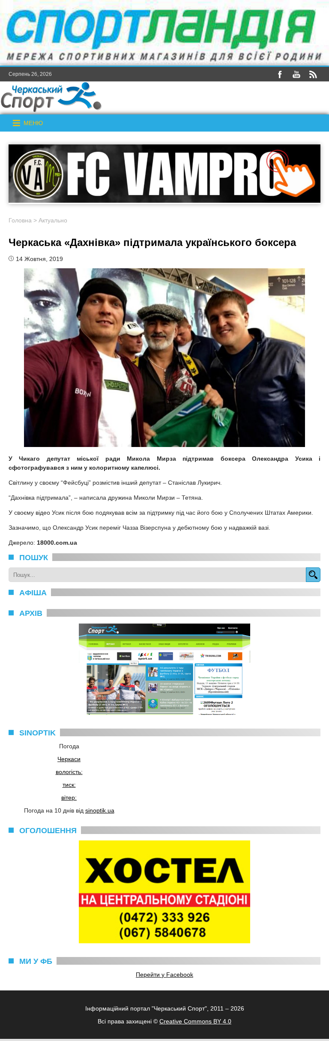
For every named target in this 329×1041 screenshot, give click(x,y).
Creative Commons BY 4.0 (195, 1021)
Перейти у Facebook (164, 974)
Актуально (53, 220)
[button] (33, 123)
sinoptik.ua (99, 810)
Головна (20, 220)
